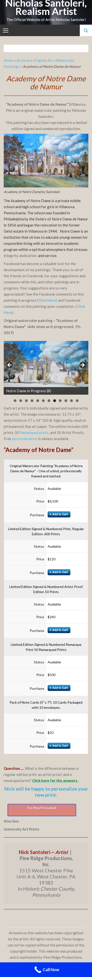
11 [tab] (71, 400)
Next (82, 365)
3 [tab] (26, 400)
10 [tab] (66, 400)
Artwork (23, 60)
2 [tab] (20, 400)
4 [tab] (32, 400)
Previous (9, 365)
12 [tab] (77, 400)
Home (9, 60)
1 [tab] (15, 400)
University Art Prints (21, 829)
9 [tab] (60, 400)
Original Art (43, 60)
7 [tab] (49, 400)
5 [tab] (37, 400)
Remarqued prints (34, 432)
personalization (25, 438)
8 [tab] (54, 400)
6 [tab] (43, 400)
